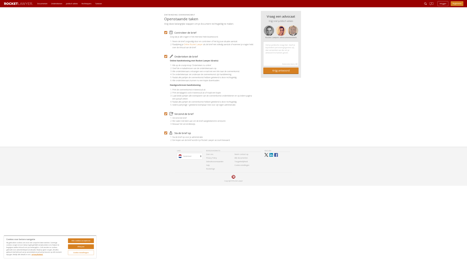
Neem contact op (241, 154)
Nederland (187, 156)
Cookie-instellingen (81, 252)
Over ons (209, 154)
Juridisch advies (72, 3)
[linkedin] (271, 155)
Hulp (208, 165)
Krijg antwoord (281, 70)
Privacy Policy (211, 158)
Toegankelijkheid (241, 161)
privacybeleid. (37, 254)
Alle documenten (241, 158)
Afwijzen (80, 247)
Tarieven (98, 3)
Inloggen (443, 3)
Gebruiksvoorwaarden (214, 161)
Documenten (42, 3)
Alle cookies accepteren (81, 241)
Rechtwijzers (86, 3)
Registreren (457, 3)
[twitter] (266, 155)
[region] (50, 247)
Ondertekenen (56, 3)
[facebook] (276, 155)
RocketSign (210, 169)
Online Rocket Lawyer (193, 44)
